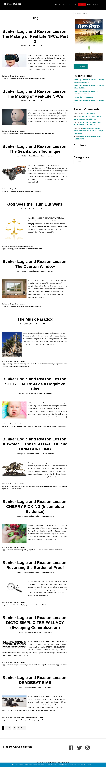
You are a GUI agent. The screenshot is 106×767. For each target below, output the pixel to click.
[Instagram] (87, 747)
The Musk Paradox (35, 319)
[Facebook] (71, 747)
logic (22, 78)
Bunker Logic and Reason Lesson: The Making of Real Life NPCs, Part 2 (35, 36)
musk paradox (12, 366)
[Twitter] (79, 747)
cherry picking (18, 550)
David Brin (48, 486)
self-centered (62, 426)
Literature (16, 246)
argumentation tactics (17, 486)
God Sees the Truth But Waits (35, 204)
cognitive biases (15, 78)
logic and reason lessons (33, 78)
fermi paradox (47, 364)
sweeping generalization (59, 665)
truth (40, 249)
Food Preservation (19, 717)
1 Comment (47, 324)
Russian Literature (26, 246)
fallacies (55, 486)
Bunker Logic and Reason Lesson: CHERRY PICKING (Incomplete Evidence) (35, 506)
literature (22, 249)
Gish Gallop (63, 486)
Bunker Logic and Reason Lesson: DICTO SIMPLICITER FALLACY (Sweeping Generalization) (35, 622)
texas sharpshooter (55, 550)
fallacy (26, 550)
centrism (13, 426)
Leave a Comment (47, 46)
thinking (44, 605)
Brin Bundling (30, 486)
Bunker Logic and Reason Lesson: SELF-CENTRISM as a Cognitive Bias (35, 384)
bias (11, 550)
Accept (90, 764)
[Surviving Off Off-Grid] (89, 40)
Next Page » (21, 728)
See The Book (80, 66)
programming (49, 133)
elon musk (38, 364)
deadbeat (29, 720)
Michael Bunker (12, 4)
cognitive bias (40, 486)
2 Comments (48, 394)
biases (12, 720)
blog (11, 76)
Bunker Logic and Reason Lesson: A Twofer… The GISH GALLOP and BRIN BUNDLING (35, 444)
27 (15, 728)
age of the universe (16, 364)
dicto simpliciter (15, 665)
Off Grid (40, 717)
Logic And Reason (19, 76)
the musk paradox (23, 366)
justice (16, 249)
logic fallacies (52, 426)
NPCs (43, 78)
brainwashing (14, 133)
